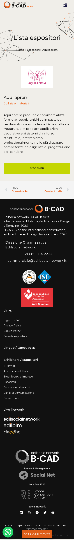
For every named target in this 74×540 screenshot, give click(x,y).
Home (20, 49)
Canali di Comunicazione (19, 392)
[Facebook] (37, 513)
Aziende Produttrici (16, 371)
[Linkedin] (21, 513)
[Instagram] (29, 513)
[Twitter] (45, 513)
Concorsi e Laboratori (17, 387)
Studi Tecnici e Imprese (18, 376)
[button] (65, 5)
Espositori (33, 49)
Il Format (9, 365)
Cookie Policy (12, 331)
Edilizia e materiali (16, 103)
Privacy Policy (12, 325)
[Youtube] (53, 513)
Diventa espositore (15, 336)
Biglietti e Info (12, 320)
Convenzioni (11, 398)
